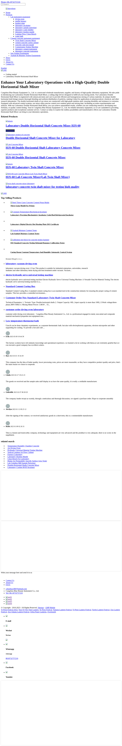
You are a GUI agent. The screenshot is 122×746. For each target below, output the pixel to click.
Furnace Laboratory (15, 454)
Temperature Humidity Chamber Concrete (23, 446)
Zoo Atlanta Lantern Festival (18, 612)
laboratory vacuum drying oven (21, 263)
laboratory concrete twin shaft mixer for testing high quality (42, 186)
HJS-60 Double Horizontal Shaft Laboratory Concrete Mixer (43, 147)
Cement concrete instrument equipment (25, 38)
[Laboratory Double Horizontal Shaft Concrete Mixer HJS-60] (9, 121)
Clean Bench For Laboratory (18, 459)
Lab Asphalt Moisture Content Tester (24, 234)
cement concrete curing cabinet (26, 43)
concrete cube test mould (24, 45)
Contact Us (10, 64)
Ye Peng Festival (45, 610)
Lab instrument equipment (20, 17)
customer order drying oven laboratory (25, 309)
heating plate (20, 23)
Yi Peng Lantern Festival (81, 610)
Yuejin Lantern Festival (100, 610)
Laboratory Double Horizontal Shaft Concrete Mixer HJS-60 (43, 125)
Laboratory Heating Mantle (18, 457)
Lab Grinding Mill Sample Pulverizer (22, 463)
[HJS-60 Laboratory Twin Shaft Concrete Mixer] (9, 164)
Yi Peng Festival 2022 (9, 610)
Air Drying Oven (14, 448)
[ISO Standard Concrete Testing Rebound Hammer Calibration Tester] (29, 240)
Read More (10, 131)
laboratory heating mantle (24, 32)
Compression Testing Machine (26, 47)
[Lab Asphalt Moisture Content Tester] (23, 230)
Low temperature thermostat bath (22, 321)
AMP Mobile (50, 608)
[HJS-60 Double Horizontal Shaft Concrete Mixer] (14, 154)
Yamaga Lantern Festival (62, 610)
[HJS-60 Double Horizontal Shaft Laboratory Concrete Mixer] (14, 144)
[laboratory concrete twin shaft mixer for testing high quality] (20, 184)
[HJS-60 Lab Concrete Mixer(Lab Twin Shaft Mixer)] (26, 174)
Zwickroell (51, 612)
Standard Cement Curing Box (20, 286)
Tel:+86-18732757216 (14, 593)
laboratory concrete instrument (26, 51)
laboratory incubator (22, 25)
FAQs (8, 60)
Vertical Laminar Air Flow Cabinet (21, 452)
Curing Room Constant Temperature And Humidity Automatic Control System (41, 252)
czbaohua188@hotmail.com (16, 589)
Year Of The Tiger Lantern (28, 610)
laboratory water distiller (24, 30)
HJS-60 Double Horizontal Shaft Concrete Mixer (36, 157)
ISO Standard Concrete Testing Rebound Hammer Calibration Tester (37, 243)
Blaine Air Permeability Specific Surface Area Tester (27, 461)
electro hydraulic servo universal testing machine (29, 275)
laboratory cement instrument (26, 49)
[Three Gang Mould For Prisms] (29, 203)
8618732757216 (12, 658)
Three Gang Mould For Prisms (22, 206)
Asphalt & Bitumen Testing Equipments (25, 55)
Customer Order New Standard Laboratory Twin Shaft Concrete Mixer (41, 297)
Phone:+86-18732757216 (10, 2)
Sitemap (41, 608)
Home (8, 13)
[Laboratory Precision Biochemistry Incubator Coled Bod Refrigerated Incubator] (28, 212)
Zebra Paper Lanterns (38, 612)
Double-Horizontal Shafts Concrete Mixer (23, 465)
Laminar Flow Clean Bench (25, 34)
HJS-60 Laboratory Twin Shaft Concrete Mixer (35, 167)
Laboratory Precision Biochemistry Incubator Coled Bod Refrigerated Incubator (42, 215)
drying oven (19, 19)
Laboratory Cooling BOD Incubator (21, 467)
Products (9, 15)
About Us (9, 62)
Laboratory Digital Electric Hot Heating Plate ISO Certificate (34, 224)
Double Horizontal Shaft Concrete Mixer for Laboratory (40, 137)
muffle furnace (20, 21)
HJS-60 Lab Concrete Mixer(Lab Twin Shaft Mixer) (38, 177)
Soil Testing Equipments (19, 53)
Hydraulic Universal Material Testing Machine (25, 450)
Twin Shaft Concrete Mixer (25, 40)
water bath (19, 36)
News (8, 58)
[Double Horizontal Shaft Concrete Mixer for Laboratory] (18, 135)
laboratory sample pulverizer (26, 28)
